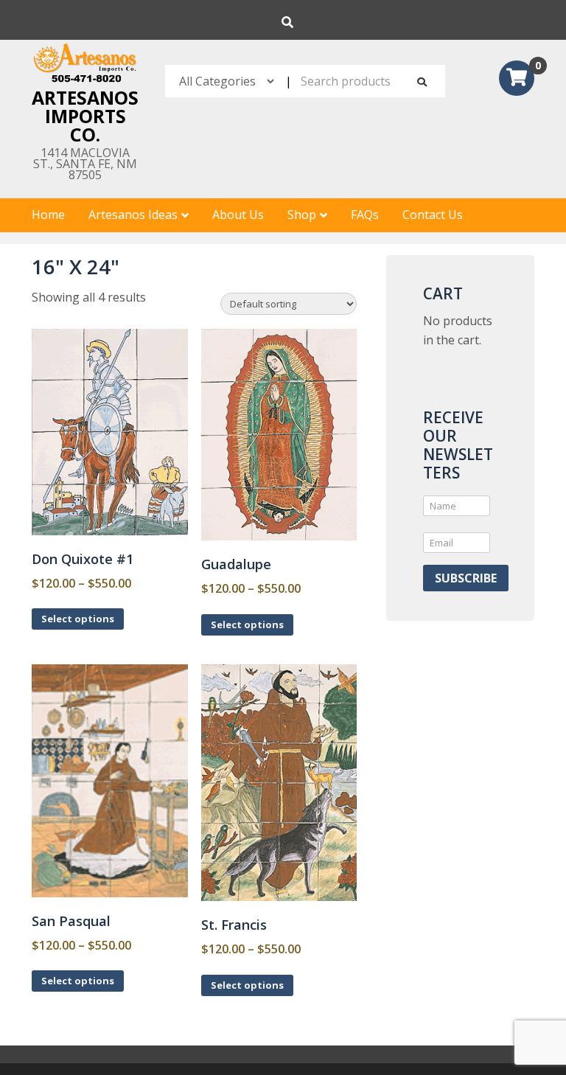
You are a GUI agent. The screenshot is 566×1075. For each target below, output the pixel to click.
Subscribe (466, 578)
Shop (301, 214)
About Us (238, 214)
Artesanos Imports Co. (85, 116)
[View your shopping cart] (516, 80)
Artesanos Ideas (133, 214)
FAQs (365, 214)
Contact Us (432, 214)
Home (48, 214)
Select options (77, 618)
